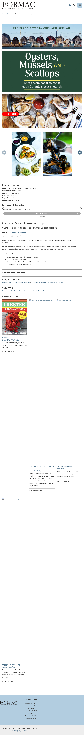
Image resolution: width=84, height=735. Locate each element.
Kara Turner (61, 469)
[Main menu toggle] (79, 5)
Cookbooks (6, 291)
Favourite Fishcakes (65, 466)
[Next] (80, 152)
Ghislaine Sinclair (18, 232)
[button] (70, 5)
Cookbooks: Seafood (37, 291)
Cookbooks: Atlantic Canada (20, 291)
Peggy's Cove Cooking (11, 664)
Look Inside (10, 114)
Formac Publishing (8, 667)
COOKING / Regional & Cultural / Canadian (16, 282)
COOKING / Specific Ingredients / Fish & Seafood (47, 282)
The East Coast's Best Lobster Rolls (41, 467)
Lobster (5, 337)
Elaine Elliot (6, 340)
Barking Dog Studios (19, 731)
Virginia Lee (15, 340)
